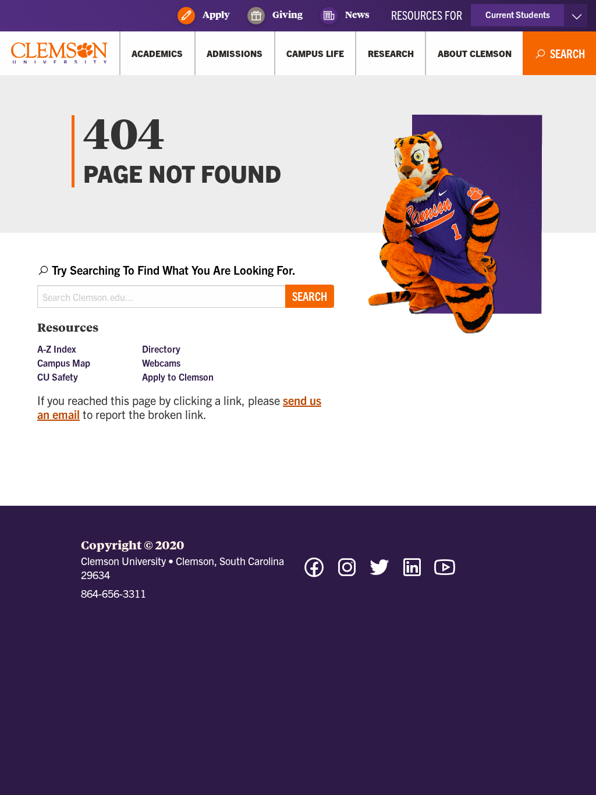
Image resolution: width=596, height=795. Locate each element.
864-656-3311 (113, 593)
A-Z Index (56, 348)
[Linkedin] (412, 572)
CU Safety (57, 376)
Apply (215, 14)
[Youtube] (444, 572)
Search (309, 296)
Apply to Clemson (178, 376)
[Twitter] (379, 572)
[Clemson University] (59, 53)
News (356, 14)
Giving (287, 14)
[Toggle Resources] (576, 15)
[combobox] (185, 285)
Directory (161, 348)
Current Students (517, 14)
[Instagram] (347, 572)
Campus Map (63, 362)
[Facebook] (314, 572)
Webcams (161, 362)
